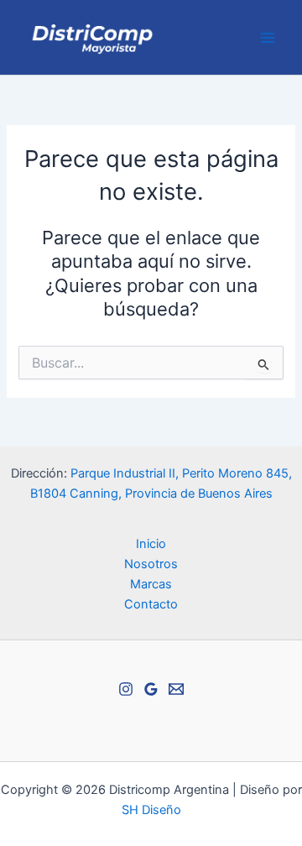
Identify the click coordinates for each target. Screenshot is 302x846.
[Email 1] (176, 689)
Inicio (151, 543)
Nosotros (151, 564)
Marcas (151, 584)
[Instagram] (125, 689)
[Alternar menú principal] (267, 37)
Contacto (151, 604)
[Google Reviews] (151, 689)
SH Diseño (151, 809)
